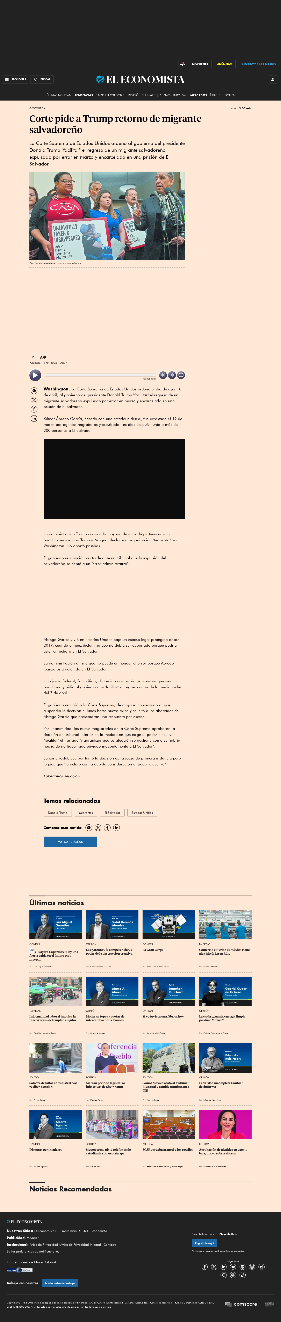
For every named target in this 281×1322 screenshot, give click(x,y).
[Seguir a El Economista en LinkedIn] (223, 1267)
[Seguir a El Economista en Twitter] (214, 1267)
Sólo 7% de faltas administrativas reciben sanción (53, 1085)
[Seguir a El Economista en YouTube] (233, 1267)
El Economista (44, 1231)
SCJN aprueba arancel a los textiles (168, 1150)
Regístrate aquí (204, 1243)
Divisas (230, 95)
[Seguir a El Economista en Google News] (223, 1275)
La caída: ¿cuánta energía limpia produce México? (222, 1018)
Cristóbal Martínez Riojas (45, 1033)
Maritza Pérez (96, 1100)
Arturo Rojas (39, 1100)
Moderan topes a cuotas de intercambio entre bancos (105, 1018)
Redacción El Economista (158, 966)
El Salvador (112, 813)
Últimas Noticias (58, 95)
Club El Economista (93, 1231)
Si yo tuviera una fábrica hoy (163, 1016)
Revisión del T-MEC (141, 95)
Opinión (34, 944)
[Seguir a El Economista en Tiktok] (242, 1275)
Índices (215, 95)
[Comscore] (241, 1305)
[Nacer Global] (20, 1270)
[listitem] (35, 375)
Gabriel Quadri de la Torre (215, 1033)
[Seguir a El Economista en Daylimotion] (261, 1267)
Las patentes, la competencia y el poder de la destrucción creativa (110, 951)
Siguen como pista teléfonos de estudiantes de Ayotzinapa (108, 1151)
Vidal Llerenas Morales (100, 966)
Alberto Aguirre (41, 1166)
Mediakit (33, 1238)
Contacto (110, 1245)
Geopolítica (37, 108)
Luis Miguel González (43, 966)
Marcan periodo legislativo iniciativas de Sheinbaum (106, 1085)
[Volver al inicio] (89, 1222)
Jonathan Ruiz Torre (156, 1033)
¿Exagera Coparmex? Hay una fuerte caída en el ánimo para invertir (54, 955)
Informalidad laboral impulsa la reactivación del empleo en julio (52, 1018)
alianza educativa (173, 95)
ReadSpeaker (149, 378)
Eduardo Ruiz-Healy (212, 1100)
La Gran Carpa (153, 950)
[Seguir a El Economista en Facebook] (205, 1267)
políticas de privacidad (233, 1250)
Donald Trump (57, 813)
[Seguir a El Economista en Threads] (233, 1275)
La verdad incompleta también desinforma (221, 1085)
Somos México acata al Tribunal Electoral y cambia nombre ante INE (166, 1086)
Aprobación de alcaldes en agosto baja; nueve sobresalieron (223, 1151)
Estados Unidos (142, 813)
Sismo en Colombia (110, 95)
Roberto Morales (210, 966)
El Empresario (67, 1231)
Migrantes (86, 813)
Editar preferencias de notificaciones (33, 1251)
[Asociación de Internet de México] (269, 1305)
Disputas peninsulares (45, 1150)
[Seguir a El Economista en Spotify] (242, 1267)
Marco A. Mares (97, 1033)
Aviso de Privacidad (44, 1245)
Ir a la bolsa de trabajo (60, 1283)
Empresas (204, 944)
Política (34, 1077)
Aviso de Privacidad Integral (80, 1245)
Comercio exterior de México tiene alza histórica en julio (224, 951)
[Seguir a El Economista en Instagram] (252, 1267)
